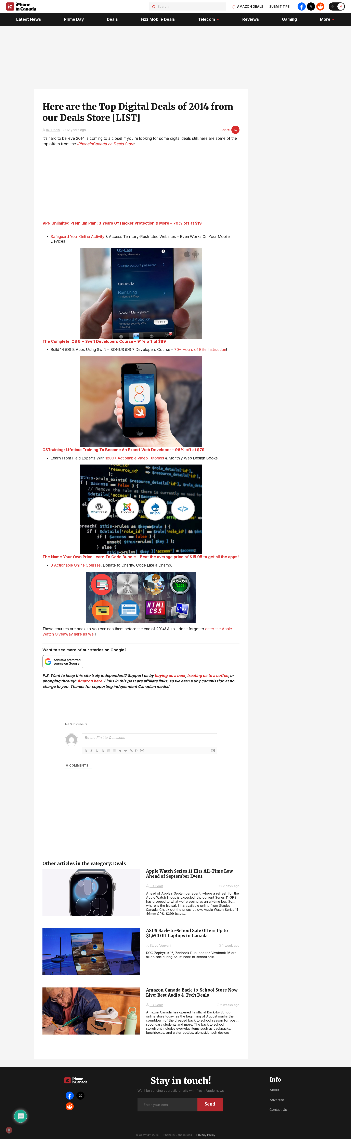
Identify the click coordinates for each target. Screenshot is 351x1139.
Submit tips (279, 6)
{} (136, 750)
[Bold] (86, 750)
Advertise (277, 1100)
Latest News (28, 19)
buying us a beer (170, 675)
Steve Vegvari (160, 945)
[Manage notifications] (9, 1130)
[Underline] (97, 750)
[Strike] (103, 750)
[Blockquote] (120, 750)
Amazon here (89, 681)
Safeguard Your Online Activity (77, 236)
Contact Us (278, 1110)
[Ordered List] (108, 750)
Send (210, 1104)
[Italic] (91, 750)
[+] (142, 750)
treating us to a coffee (207, 675)
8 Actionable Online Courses (76, 565)
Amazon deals (250, 6)
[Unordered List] (114, 750)
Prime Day (74, 19)
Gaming (289, 19)
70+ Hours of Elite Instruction (200, 349)
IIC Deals (53, 130)
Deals (112, 19)
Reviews (250, 19)
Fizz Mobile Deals (158, 19)
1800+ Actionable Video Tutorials (134, 458)
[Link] (131, 750)
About (274, 1090)
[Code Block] (125, 750)
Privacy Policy (205, 1135)
